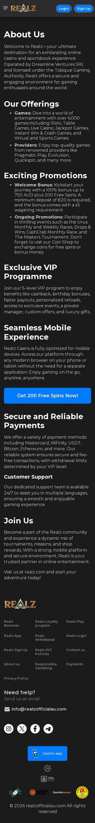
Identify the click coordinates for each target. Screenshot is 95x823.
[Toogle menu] (6, 8)
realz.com (35, 571)
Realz (37, 46)
